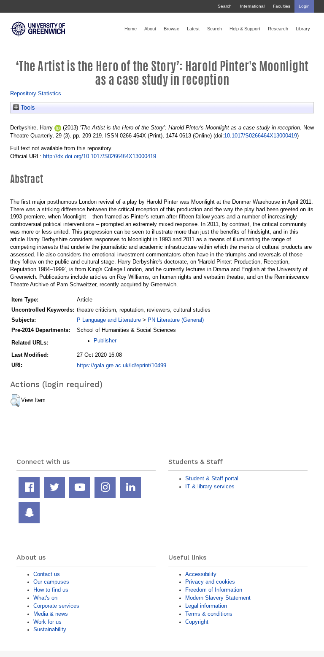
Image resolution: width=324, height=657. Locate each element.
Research (278, 28)
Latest (193, 28)
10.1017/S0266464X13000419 (260, 135)
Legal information (206, 606)
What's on (45, 598)
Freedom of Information (213, 590)
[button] (15, 400)
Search (225, 6)
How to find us (50, 590)
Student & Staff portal (211, 478)
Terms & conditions (208, 614)
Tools (27, 107)
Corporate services (56, 606)
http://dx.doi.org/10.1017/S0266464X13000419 (99, 156)
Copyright (196, 622)
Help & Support (245, 28)
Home (130, 28)
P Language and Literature (109, 320)
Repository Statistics (35, 93)
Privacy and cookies (210, 582)
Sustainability (49, 629)
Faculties (281, 6)
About (150, 28)
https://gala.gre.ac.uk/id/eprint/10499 (121, 365)
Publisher (105, 340)
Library (303, 28)
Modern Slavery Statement (218, 598)
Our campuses (51, 582)
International (252, 6)
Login (304, 6)
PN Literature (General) (176, 320)
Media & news (50, 614)
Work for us (47, 622)
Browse (171, 28)
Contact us (46, 574)
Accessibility (200, 574)
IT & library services (210, 486)
